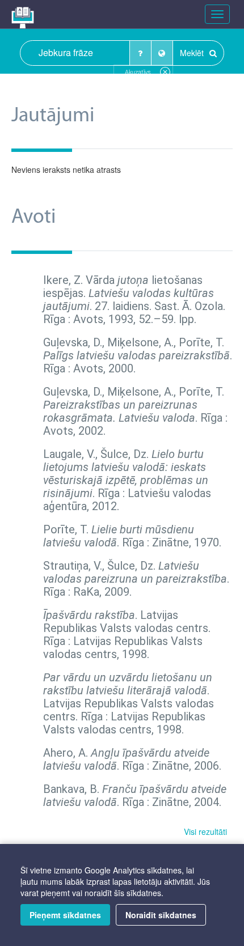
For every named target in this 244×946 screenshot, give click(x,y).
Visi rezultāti (205, 831)
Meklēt (193, 52)
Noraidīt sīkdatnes (160, 914)
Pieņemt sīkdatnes (65, 914)
